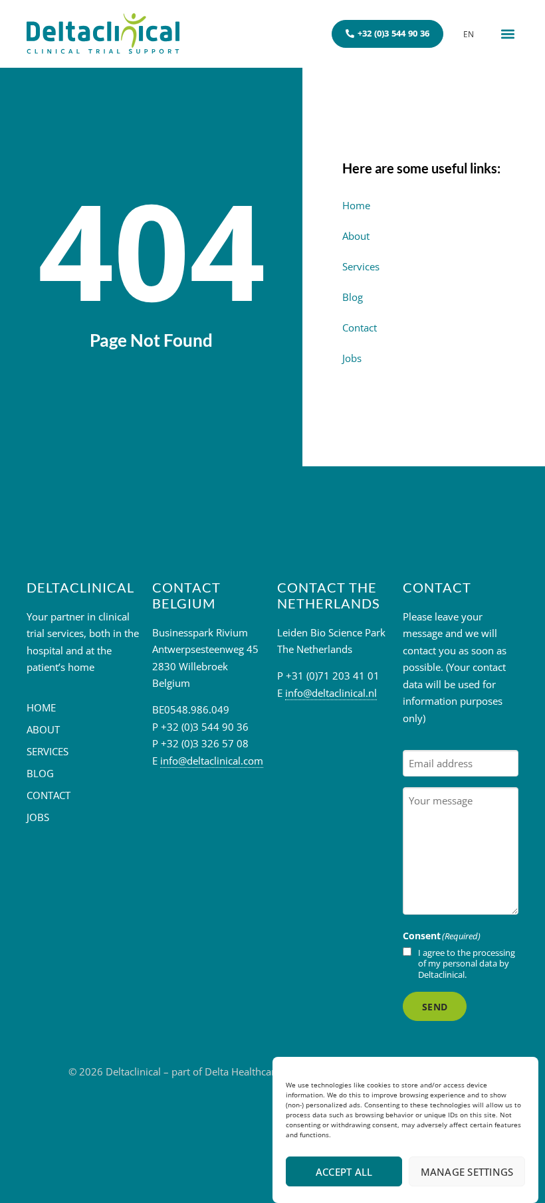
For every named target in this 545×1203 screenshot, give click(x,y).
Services (361, 266)
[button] (507, 34)
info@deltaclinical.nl (331, 692)
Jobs (352, 358)
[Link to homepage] (103, 33)
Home (356, 205)
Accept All (344, 1171)
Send (434, 1006)
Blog (352, 297)
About (356, 235)
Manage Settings (467, 1171)
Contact (359, 327)
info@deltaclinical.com (211, 760)
